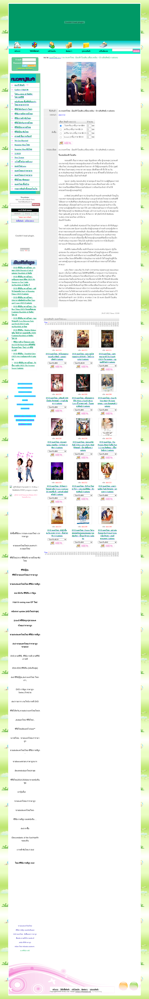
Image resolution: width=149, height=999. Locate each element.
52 (78, 324)
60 (96, 324)
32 (109, 322)
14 (70, 322)
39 (50, 324)
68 (113, 324)
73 (100, 325)
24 (92, 322)
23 (89, 322)
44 (61, 324)
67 (111, 324)
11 (63, 322)
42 (57, 324)
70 (118, 324)
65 (107, 324)
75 (105, 325)
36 (118, 322)
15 (72, 322)
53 (81, 324)
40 (52, 324)
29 (102, 322)
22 (87, 322)
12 (65, 322)
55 (85, 324)
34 (113, 322)
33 (111, 322)
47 (68, 324)
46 (65, 324)
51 (76, 324)
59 (94, 324)
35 (116, 322)
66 (109, 324)
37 (46, 324)
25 (94, 322)
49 (72, 324)
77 (109, 325)
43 (59, 324)
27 (98, 322)
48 (70, 324)
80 (116, 325)
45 (63, 324)
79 (113, 325)
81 (118, 325)
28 (100, 322)
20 (83, 322)
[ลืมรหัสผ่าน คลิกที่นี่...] (31, 66)
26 (96, 322)
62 (100, 324)
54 (83, 324)
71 (96, 325)
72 (98, 325)
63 (102, 324)
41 (54, 324)
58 (92, 324)
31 (107, 322)
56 (87, 324)
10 (61, 322)
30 (105, 322)
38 (48, 324)
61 (98, 324)
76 (107, 325)
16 (74, 322)
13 (68, 322)
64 (105, 324)
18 (78, 322)
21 (85, 322)
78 (111, 325)
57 (89, 324)
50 (74, 324)
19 (81, 322)
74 (102, 325)
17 (76, 322)
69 (116, 324)
